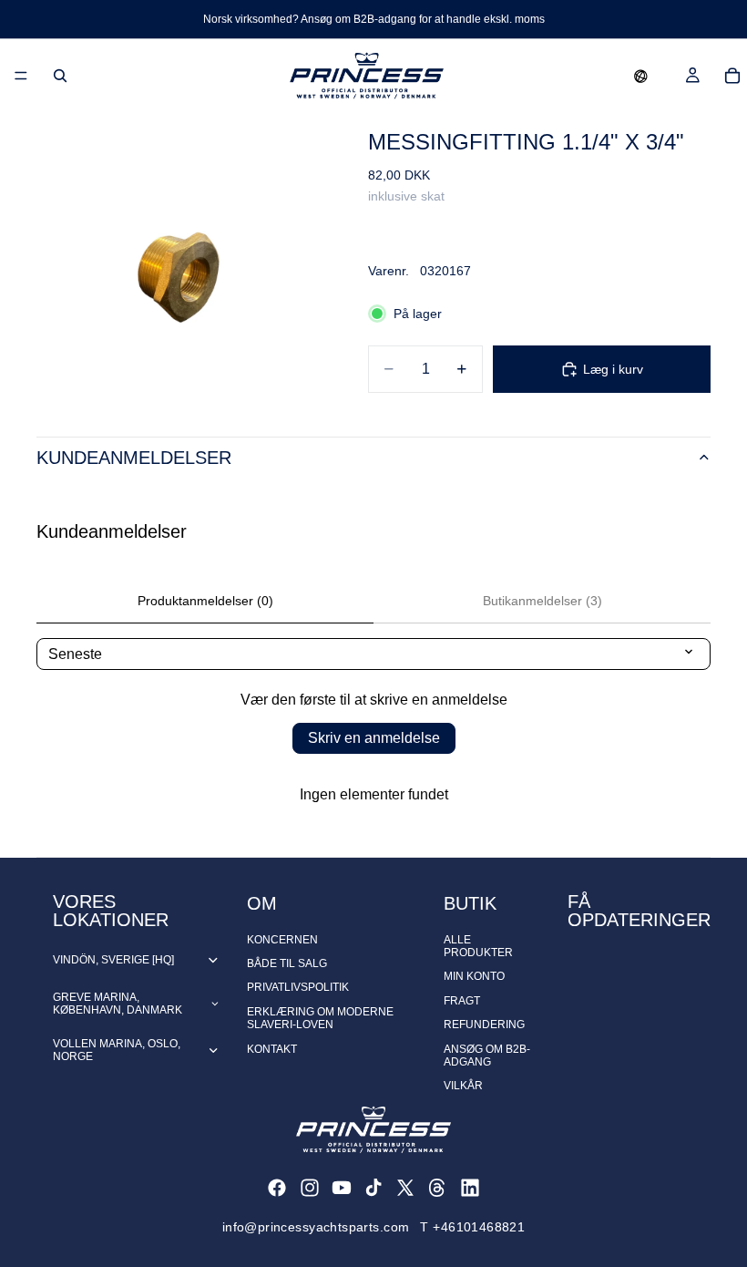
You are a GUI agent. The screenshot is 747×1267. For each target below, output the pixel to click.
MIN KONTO (474, 976)
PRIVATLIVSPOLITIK (298, 987)
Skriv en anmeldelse (374, 738)
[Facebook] (277, 1188)
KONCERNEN (282, 939)
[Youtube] (342, 1188)
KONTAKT (272, 1049)
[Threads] (437, 1188)
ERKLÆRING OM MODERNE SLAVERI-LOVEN (320, 1018)
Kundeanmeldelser (133, 458)
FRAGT (462, 1000)
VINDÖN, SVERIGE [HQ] (113, 959)
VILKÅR (463, 1085)
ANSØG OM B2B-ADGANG (487, 1055)
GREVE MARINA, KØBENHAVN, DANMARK (117, 1003)
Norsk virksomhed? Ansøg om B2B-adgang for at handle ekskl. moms (374, 19)
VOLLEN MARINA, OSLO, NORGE (116, 1050)
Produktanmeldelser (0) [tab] (205, 600)
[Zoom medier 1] (180, 256)
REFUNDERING (484, 1024)
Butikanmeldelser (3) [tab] (542, 600)
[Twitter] (405, 1188)
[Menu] (21, 76)
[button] (641, 75)
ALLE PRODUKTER (478, 946)
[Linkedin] (470, 1188)
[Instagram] (310, 1188)
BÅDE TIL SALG (287, 963)
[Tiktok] (373, 1188)
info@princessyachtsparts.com (316, 1227)
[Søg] (60, 76)
